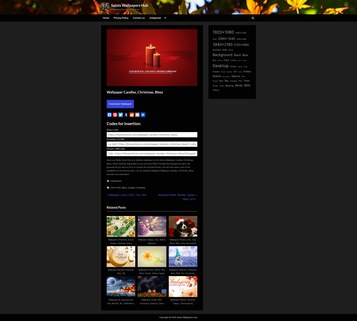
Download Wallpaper (120, 103)
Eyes (245, 67)
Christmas (140, 187)
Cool (239, 60)
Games (229, 72)
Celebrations (116, 181)
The (240, 81)
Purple (215, 81)
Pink (243, 76)
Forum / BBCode (116, 148)
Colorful (233, 60)
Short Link (112, 129)
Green (247, 71)
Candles (131, 187)
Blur (214, 60)
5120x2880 (241, 44)
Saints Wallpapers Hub (129, 5)
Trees (246, 80)
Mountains (226, 77)
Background (222, 55)
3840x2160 (223, 44)
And (224, 49)
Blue (245, 55)
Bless (124, 187)
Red (221, 80)
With (247, 85)
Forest (223, 72)
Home (106, 17)
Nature (235, 76)
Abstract (217, 50)
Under (215, 86)
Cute (244, 60)
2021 (215, 39)
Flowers (216, 72)
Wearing (229, 85)
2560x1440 (226, 38)
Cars (226, 60)
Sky (226, 80)
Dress (233, 66)
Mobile (217, 76)
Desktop (221, 65)
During (239, 67)
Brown (220, 60)
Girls (240, 72)
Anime (230, 50)
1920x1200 (115, 187)
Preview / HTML (116, 139)
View (221, 86)
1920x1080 (223, 32)
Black (237, 55)
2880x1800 (241, 39)
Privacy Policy (121, 17)
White (239, 85)
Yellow (216, 90)
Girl (235, 71)
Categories (155, 17)
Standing (233, 81)
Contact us (139, 17)
